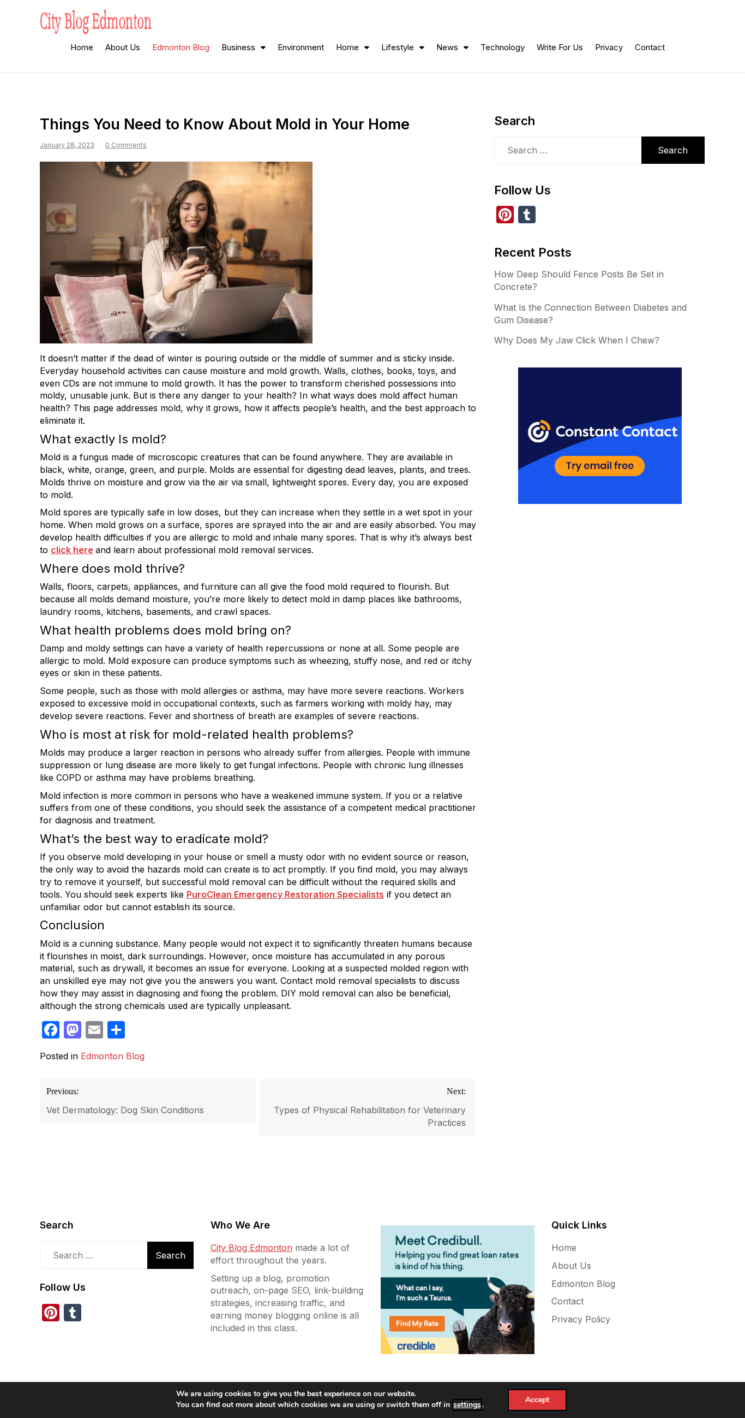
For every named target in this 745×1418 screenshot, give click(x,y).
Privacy (609, 47)
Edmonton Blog (180, 47)
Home (81, 47)
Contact (650, 47)
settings (467, 1404)
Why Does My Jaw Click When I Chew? (576, 340)
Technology (502, 47)
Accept (537, 1400)
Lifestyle (397, 47)
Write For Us (560, 47)
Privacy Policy (580, 1319)
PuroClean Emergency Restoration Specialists (285, 894)
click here (72, 549)
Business (238, 47)
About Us (122, 47)
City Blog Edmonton (251, 1247)
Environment (301, 47)
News (447, 47)
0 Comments (126, 145)
